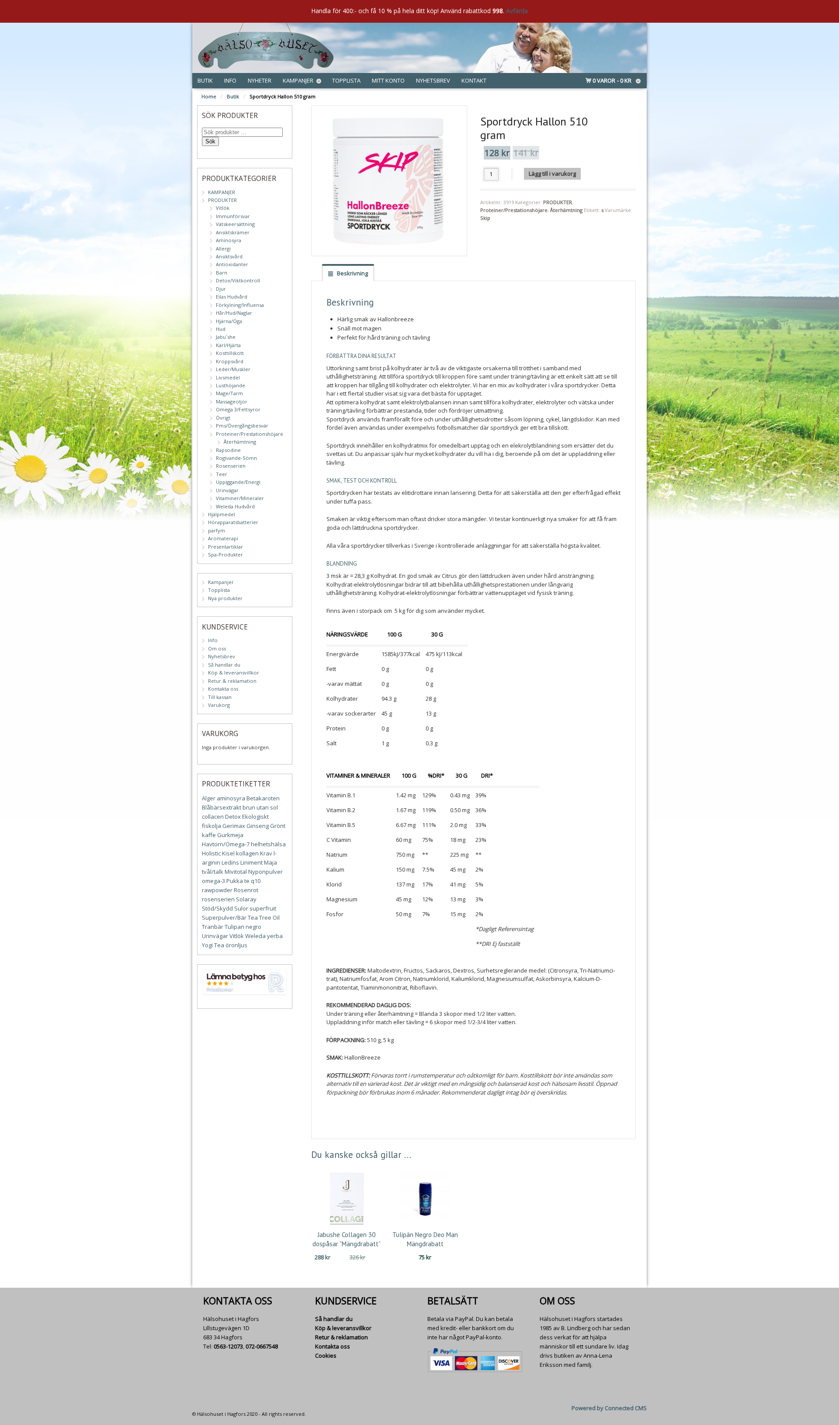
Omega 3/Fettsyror (238, 409)
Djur (221, 288)
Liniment (251, 862)
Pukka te (238, 881)
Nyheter (259, 80)
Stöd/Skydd (217, 908)
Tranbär (212, 927)
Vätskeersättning (235, 224)
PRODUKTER (557, 202)
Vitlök (222, 208)
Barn (221, 272)
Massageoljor (231, 401)
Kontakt (473, 80)
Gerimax (233, 826)
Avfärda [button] (517, 11)
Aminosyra (228, 240)
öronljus (236, 945)
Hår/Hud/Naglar (234, 312)
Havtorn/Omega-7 (226, 844)
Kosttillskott (230, 353)
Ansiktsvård (229, 256)
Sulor (241, 908)
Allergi (223, 248)
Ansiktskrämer (233, 232)
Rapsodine (228, 450)
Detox (233, 816)
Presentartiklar (225, 546)
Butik (205, 80)
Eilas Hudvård (231, 296)
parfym (216, 530)
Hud (220, 329)
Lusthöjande (230, 385)
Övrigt (223, 417)
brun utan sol (260, 807)
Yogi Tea (213, 945)
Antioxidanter (232, 264)
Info (230, 80)
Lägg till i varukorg (552, 173)
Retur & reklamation (232, 681)
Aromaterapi (223, 538)
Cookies (325, 1355)
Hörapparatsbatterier (233, 522)
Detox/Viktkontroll (238, 280)
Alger (208, 798)
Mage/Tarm (229, 393)
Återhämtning (566, 210)
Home (208, 96)
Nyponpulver (265, 872)
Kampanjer (298, 80)
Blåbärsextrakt (221, 807)
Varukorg (219, 705)
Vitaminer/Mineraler (240, 498)
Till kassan (220, 697)
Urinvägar (227, 490)
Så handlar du (224, 664)
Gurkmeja (230, 835)
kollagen (247, 853)
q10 (255, 881)
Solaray (246, 899)
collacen (213, 816)
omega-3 (213, 881)
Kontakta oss (223, 688)
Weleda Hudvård (235, 506)
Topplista (346, 80)
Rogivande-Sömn (236, 458)
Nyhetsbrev (433, 80)
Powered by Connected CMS (609, 1408)
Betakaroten (263, 798)
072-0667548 (262, 1346)
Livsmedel (228, 377)
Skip (485, 218)
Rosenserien (231, 465)
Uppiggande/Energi (238, 482)
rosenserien (218, 899)
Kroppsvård (229, 361)
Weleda (255, 936)
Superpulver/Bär (224, 917)
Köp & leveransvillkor (233, 672)
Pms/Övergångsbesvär (242, 425)
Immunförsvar (233, 216)
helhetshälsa (268, 844)
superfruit (263, 908)
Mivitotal (236, 872)
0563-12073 (228, 1346)
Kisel (228, 853)
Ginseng (257, 826)
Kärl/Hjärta (228, 345)
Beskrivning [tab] (352, 273)
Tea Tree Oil (264, 917)
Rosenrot (246, 890)
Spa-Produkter (225, 554)
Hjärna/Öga (229, 321)
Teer (221, 474)
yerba (275, 936)
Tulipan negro (243, 927)
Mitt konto (388, 80)
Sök (210, 141)
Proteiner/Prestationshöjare (514, 210)
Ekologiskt (255, 816)
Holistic (211, 853)
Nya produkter (225, 598)
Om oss (217, 648)
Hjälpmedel (221, 514)
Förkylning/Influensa (240, 305)
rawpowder (217, 890)
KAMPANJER (221, 192)
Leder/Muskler (233, 369)
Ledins (230, 862)
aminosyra (231, 798)
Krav (266, 853)
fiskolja (211, 826)
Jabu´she (226, 337)
